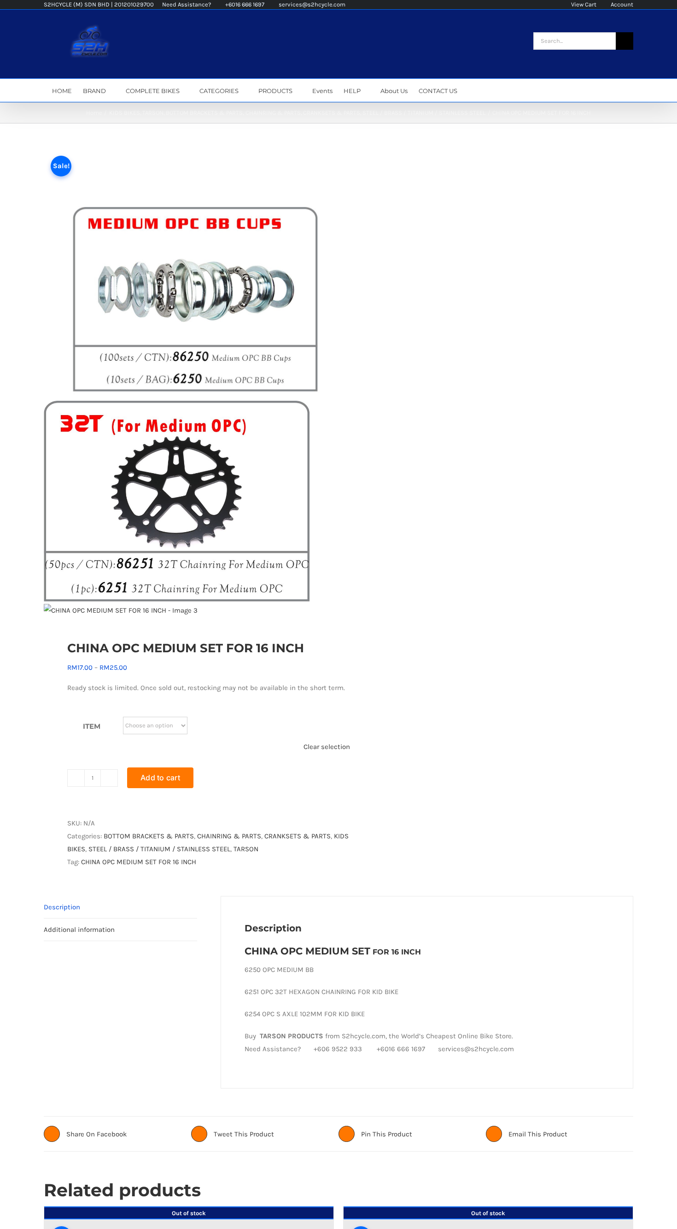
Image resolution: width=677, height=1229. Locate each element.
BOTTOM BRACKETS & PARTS (149, 836)
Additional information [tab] (79, 929)
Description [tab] (62, 907)
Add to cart (160, 777)
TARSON (245, 849)
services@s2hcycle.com (311, 4)
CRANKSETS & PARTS (297, 836)
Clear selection (326, 747)
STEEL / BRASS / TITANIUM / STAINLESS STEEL (159, 849)
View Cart (583, 4)
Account (621, 4)
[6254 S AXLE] (185, 381)
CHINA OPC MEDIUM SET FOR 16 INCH (138, 862)
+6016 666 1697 (244, 4)
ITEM (91, 726)
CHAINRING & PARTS (229, 836)
